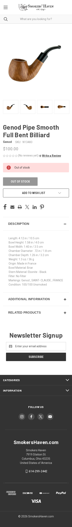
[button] (50, 155)
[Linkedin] (35, 207)
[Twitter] (27, 207)
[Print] (20, 207)
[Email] (12, 207)
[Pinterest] (42, 207)
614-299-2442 (38, 471)
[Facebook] (5, 207)
